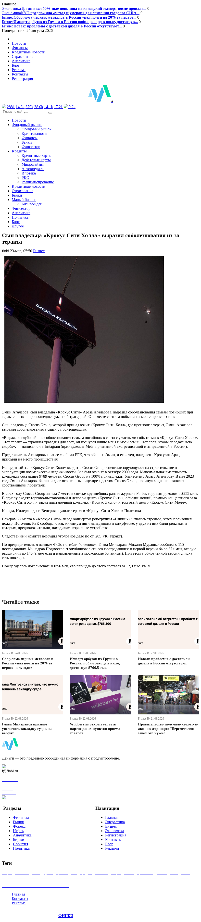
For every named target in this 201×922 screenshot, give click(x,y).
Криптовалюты (34, 133)
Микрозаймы (33, 164)
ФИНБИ (65, 916)
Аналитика (21, 61)
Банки (27, 142)
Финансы (20, 48)
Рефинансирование (38, 182)
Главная (111, 817)
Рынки (18, 822)
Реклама (18, 70)
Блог (16, 65)
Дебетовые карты (36, 160)
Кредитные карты (36, 155)
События (20, 844)
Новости (19, 43)
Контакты (20, 74)
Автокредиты (33, 169)
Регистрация (22, 78)
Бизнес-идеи (32, 204)
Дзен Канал (17, 766)
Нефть (18, 831)
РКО (25, 177)
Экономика (74, 8)
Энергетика (115, 822)
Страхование (22, 56)
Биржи (18, 839)
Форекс (19, 826)
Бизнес (69, 17)
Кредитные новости (28, 52)
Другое (18, 226)
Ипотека (29, 173)
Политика (20, 217)
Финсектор (31, 147)
